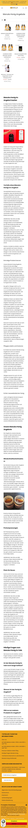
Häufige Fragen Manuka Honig (10, 753)
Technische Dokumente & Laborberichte (13, 756)
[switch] (3, 826)
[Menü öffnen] (2, 8)
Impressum (5, 795)
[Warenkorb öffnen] (26, 8)
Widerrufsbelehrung (7, 800)
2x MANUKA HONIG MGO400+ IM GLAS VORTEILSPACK (7, 55)
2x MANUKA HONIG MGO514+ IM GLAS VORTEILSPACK (20, 35)
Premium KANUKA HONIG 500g (10, 750)
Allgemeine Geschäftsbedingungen (12, 790)
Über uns (4, 739)
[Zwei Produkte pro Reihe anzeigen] (5, 20)
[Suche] (23, 8)
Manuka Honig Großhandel (9, 758)
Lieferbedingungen (7, 797)
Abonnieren (8, 780)
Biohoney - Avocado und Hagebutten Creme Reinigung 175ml (7, 76)
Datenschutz (5, 792)
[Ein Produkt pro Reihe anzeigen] (2, 20)
